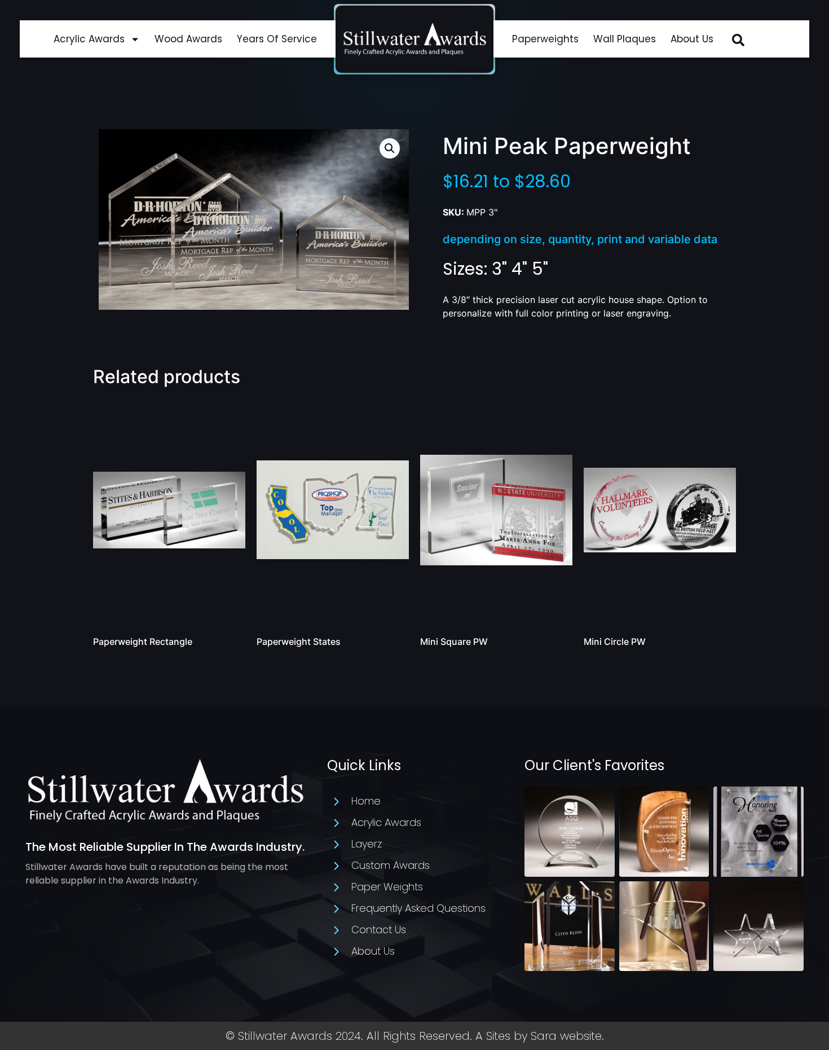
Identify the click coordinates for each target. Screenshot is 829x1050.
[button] (738, 40)
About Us (692, 39)
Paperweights (545, 39)
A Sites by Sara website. (539, 1036)
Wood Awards (188, 39)
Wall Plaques (624, 39)
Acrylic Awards (89, 39)
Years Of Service (277, 39)
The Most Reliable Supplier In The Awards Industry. (165, 847)
